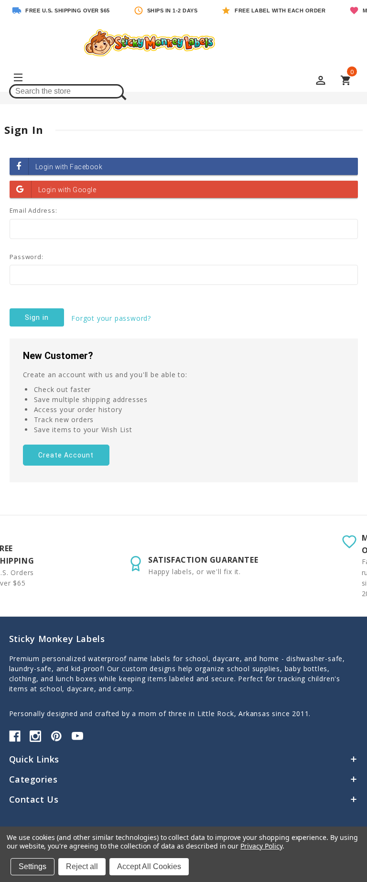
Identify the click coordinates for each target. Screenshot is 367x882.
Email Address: (33, 210)
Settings (32, 866)
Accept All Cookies (149, 866)
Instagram (35, 736)
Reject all (82, 866)
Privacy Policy (261, 845)
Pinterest (56, 736)
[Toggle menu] (17, 78)
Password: (26, 256)
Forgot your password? (111, 318)
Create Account (66, 455)
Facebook (15, 736)
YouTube (77, 736)
